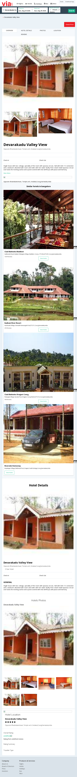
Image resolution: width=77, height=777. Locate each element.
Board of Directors (8, 766)
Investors (5, 771)
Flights (21, 764)
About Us (5, 764)
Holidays (22, 769)
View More (7, 173)
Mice (20, 773)
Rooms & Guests (54, 8)
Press (4, 769)
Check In (21, 8)
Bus (20, 771)
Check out (37, 8)
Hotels (21, 766)
